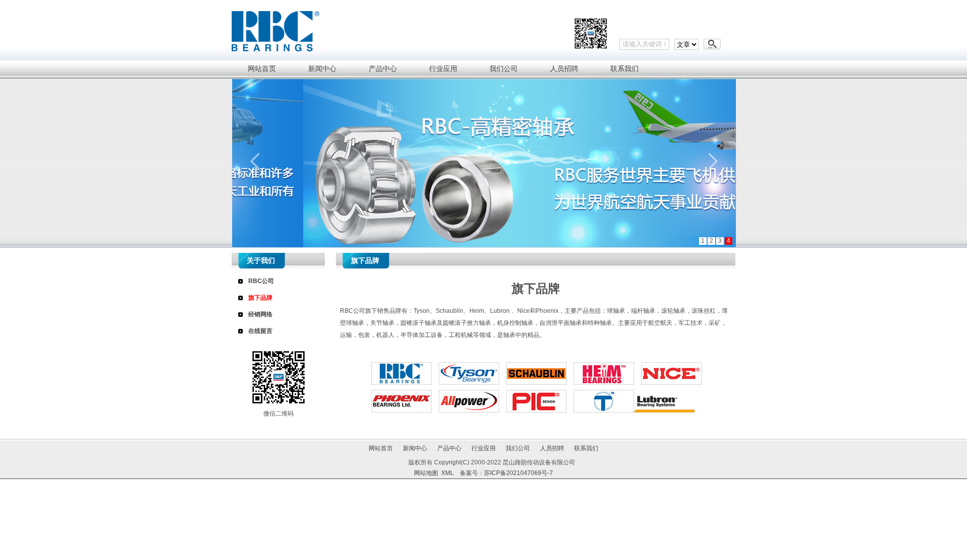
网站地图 (426, 473)
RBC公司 (261, 281)
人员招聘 (552, 448)
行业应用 (483, 448)
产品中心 (449, 448)
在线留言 (260, 330)
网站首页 (381, 448)
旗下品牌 (260, 297)
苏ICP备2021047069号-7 (518, 473)
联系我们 (586, 448)
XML (447, 473)
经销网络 (260, 314)
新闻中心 (415, 448)
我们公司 (518, 448)
